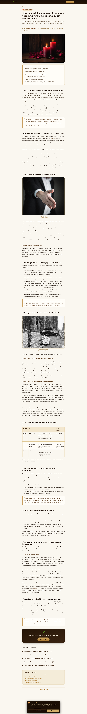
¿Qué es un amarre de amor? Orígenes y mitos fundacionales (37, 69)
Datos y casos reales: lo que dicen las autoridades (35, 76)
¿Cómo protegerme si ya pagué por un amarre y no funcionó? (38, 665)
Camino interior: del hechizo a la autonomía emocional (36, 82)
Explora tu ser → (70, 1)
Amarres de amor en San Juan (31, 676)
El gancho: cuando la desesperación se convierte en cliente (37, 68)
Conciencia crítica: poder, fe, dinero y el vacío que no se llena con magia (39, 81)
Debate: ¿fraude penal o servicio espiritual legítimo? (35, 74)
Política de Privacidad (37, 708)
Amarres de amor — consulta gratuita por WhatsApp (37, 675)
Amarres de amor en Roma (31, 680)
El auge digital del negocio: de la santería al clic (34, 71)
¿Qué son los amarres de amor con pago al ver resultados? (37, 651)
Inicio (23, 6)
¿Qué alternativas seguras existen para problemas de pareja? (38, 662)
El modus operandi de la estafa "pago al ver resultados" (36, 73)
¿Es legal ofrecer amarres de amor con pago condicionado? (38, 658)
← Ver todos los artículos (44, 689)
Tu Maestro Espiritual (19, 2)
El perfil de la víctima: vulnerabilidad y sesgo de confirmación (37, 78)
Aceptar (52, 710)
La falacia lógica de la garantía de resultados (34, 79)
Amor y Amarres (27, 6)
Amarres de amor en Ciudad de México (33, 678)
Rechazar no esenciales (37, 710)
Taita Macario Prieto (32, 28)
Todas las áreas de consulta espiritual (33, 682)
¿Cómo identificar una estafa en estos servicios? (35, 655)
